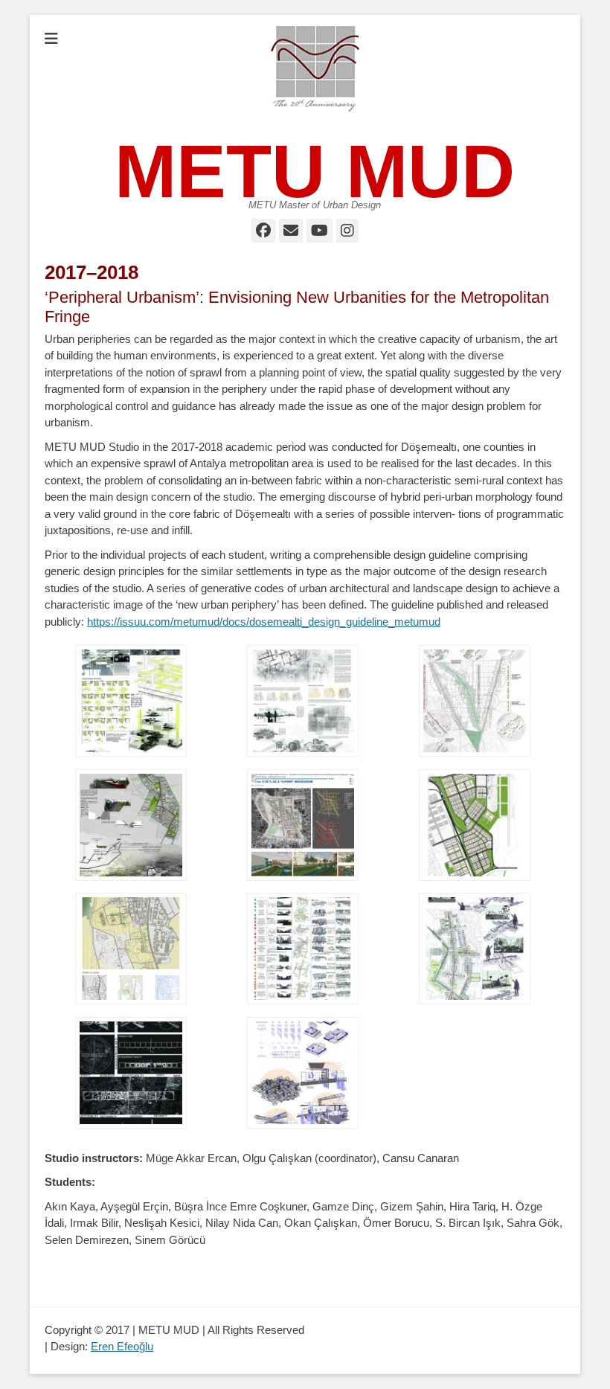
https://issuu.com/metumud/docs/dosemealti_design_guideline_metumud (263, 621)
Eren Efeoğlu (122, 1346)
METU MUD (315, 171)
